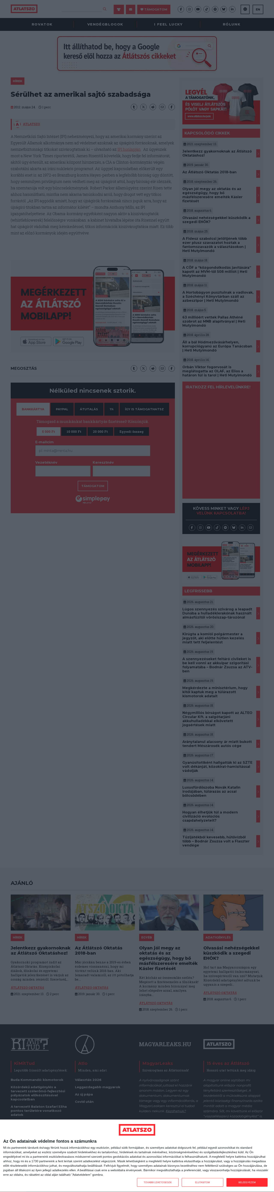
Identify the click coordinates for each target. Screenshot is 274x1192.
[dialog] (137, 1156)
